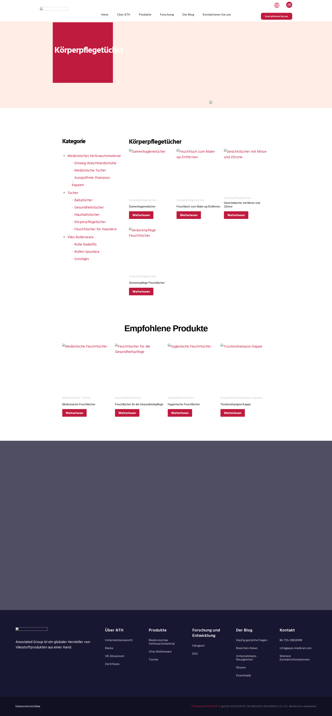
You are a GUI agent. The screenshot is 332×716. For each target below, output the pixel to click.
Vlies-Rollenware (80, 237)
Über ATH (123, 14)
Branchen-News (246, 648)
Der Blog (188, 14)
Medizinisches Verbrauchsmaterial (94, 155)
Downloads (243, 675)
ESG (195, 653)
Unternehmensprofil (119, 640)
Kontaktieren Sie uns (217, 14)
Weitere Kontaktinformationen (295, 658)
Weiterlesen (141, 215)
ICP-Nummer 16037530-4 (205, 706)
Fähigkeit (198, 645)
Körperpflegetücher (90, 221)
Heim (104, 14)
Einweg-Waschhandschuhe (95, 163)
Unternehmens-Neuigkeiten (246, 658)
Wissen (241, 667)
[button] (276, 6)
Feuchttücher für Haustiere (95, 229)
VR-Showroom (114, 656)
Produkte (145, 14)
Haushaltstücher (87, 214)
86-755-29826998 (291, 640)
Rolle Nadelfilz (85, 244)
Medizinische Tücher (90, 170)
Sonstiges (81, 258)
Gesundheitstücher (89, 207)
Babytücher (83, 200)
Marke (109, 648)
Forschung (167, 14)
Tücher (72, 192)
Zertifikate (112, 664)
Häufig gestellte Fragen (251, 640)
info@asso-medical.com (295, 648)
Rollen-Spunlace (87, 251)
